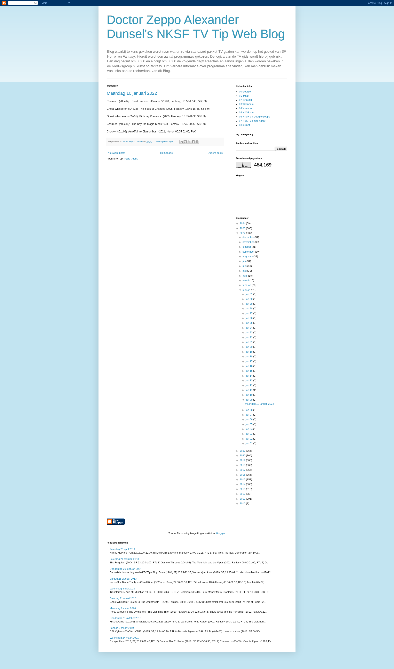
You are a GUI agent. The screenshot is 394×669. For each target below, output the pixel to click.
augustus (248, 256)
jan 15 (249, 370)
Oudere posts (215, 153)
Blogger (220, 533)
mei (245, 270)
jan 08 (249, 410)
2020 (243, 455)
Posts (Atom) (131, 158)
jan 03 (249, 433)
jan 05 (249, 424)
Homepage (166, 153)
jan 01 (249, 443)
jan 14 (249, 375)
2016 (243, 474)
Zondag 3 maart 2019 (122, 628)
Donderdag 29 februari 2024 (126, 569)
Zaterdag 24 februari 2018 (124, 559)
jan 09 (249, 399)
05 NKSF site (246, 112)
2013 (243, 489)
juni (245, 266)
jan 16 (249, 366)
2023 (243, 228)
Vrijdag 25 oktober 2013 (123, 578)
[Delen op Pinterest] (197, 142)
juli (244, 261)
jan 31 (249, 294)
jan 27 (249, 313)
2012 (243, 493)
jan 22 (249, 337)
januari (247, 290)
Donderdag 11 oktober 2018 (125, 618)
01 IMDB (244, 95)
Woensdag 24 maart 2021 (124, 637)
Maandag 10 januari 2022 (132, 93)
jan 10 (249, 394)
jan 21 (249, 342)
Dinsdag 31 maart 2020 (123, 598)
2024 (243, 223)
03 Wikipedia (246, 104)
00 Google (245, 91)
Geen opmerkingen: (165, 141)
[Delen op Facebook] (193, 142)
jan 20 (249, 346)
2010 (243, 503)
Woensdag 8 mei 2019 (122, 588)
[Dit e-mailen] (181, 142)
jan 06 (249, 419)
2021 (243, 450)
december (248, 237)
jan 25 (249, 322)
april (245, 275)
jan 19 (249, 351)
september (249, 251)
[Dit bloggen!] (185, 142)
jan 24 (249, 327)
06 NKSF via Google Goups (254, 116)
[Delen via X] (189, 142)
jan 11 (249, 390)
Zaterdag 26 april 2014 (122, 549)
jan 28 (249, 308)
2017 (243, 469)
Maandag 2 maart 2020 (123, 608)
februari (247, 285)
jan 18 (249, 356)
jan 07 (249, 414)
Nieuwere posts (116, 153)
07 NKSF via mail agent (252, 121)
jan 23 (249, 332)
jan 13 (249, 380)
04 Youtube (245, 108)
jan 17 (249, 361)
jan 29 (249, 303)
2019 (243, 460)
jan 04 (249, 429)
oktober (247, 246)
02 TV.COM (245, 100)
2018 (243, 465)
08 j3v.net (244, 125)
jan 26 (249, 318)
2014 (243, 484)
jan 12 (249, 385)
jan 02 (249, 438)
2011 (243, 498)
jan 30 (249, 299)
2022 (243, 233)
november (248, 242)
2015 (243, 479)
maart (246, 280)
